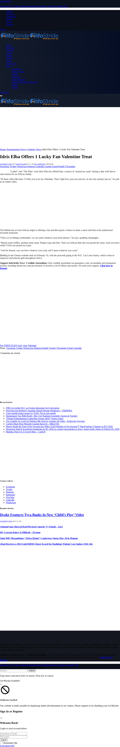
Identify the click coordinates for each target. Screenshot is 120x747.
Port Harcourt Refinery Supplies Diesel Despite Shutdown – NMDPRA (39, 410)
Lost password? (7, 745)
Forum (9, 22)
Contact (9, 24)
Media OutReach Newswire (25, 82)
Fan (2, 345)
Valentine (32, 345)
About (9, 11)
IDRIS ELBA (10, 345)
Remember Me (10, 743)
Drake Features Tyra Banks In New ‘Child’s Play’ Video (42, 515)
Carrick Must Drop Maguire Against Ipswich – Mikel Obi (32, 424)
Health (15, 74)
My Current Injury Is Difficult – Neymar (20, 532)
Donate (9, 19)
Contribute (11, 16)
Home (9, 45)
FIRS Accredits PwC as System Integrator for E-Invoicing (32, 408)
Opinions (16, 77)
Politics (9, 58)
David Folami (21, 164)
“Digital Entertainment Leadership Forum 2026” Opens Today (35, 418)
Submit (32, 671)
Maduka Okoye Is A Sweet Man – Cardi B (25, 432)
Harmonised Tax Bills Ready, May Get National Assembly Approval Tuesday (42, 416)
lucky (20, 345)
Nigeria (9, 55)
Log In (3, 740)
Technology (11, 63)
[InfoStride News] (29, 40)
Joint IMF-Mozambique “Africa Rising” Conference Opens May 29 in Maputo (39, 538)
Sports (9, 61)
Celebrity (10, 50)
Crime (9, 53)
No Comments (39, 164)
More (8, 66)
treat (25, 345)
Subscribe (4, 92)
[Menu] (1, 95)
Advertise (10, 14)
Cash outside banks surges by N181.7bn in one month (31, 413)
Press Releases (18, 79)
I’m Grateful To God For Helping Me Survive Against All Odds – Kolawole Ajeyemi (45, 421)
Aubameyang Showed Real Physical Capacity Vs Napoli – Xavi (31, 526)
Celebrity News (6, 164)
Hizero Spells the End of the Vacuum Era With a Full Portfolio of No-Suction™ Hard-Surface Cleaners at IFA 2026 (59, 426)
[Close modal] (1, 684)
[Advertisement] (60, 127)
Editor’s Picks (18, 71)
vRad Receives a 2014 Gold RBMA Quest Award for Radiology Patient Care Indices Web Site (46, 544)
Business (10, 48)
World (14, 84)
